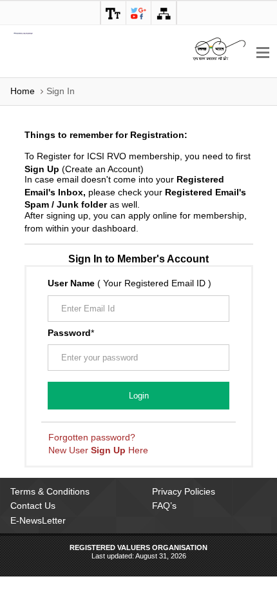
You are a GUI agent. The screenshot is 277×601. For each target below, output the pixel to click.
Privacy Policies (183, 491)
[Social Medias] (138, 13)
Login (139, 395)
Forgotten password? (91, 437)
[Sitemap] (163, 13)
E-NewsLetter (38, 520)
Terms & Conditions (50, 491)
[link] (113, 13)
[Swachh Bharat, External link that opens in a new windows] (219, 48)
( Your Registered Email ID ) (129, 283)
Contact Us (32, 505)
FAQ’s (164, 505)
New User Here (98, 450)
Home (22, 91)
